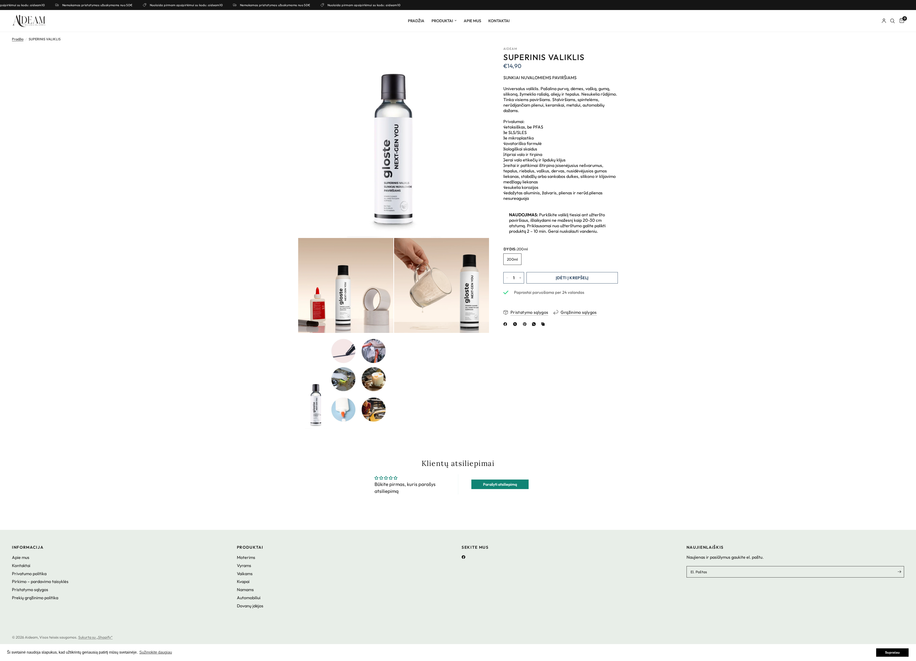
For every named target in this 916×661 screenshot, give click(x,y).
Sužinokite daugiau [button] (155, 652)
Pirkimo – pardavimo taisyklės (40, 581)
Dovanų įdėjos (250, 606)
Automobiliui (248, 597)
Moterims (246, 557)
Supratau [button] (892, 652)
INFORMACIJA (27, 547)
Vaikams (245, 573)
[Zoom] (479, 56)
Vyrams (244, 565)
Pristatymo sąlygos (30, 589)
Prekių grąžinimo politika (35, 597)
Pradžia (416, 20)
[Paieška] (892, 21)
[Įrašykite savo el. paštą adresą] (899, 572)
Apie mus (472, 20)
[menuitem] (416, 20)
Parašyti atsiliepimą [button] (500, 484)
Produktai (442, 20)
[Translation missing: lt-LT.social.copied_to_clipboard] (544, 324)
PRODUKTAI (250, 547)
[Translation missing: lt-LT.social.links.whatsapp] (535, 324)
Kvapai (243, 581)
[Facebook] (465, 557)
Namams (245, 589)
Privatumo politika (29, 573)
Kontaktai (499, 20)
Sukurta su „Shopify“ (95, 637)
